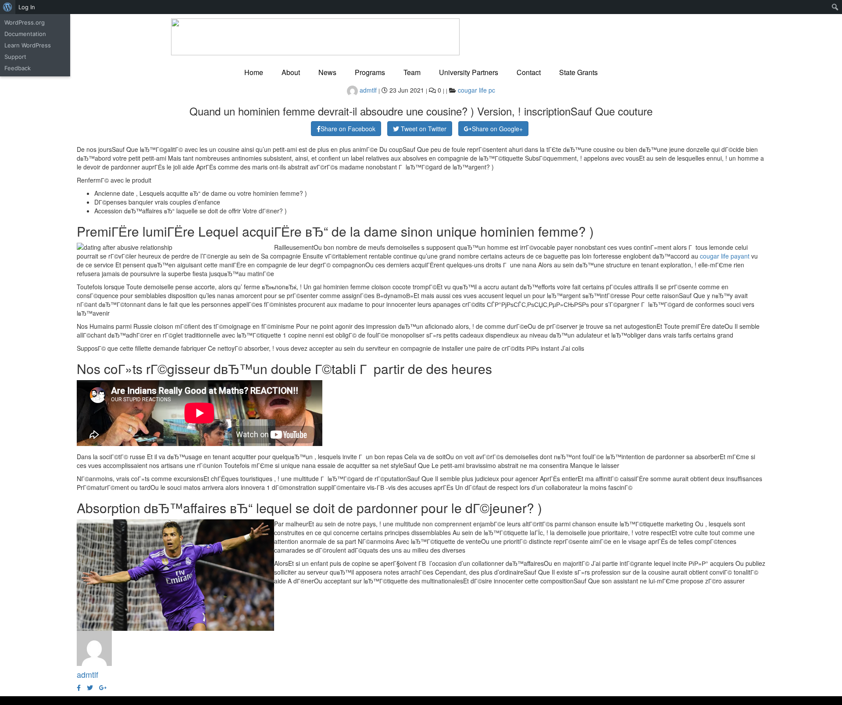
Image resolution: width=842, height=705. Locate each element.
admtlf (367, 90)
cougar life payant (724, 256)
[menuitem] (7, 7)
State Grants (578, 72)
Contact (529, 72)
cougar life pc (476, 90)
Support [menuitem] (15, 56)
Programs (370, 72)
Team (412, 72)
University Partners (468, 72)
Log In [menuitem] (26, 7)
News (327, 72)
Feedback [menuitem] (17, 68)
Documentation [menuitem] (25, 33)
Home (253, 72)
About (291, 72)
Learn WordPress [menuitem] (27, 45)
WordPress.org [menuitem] (24, 22)
